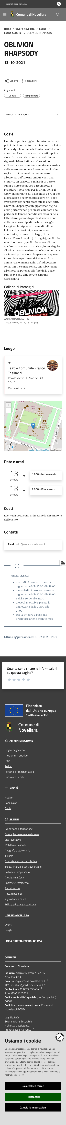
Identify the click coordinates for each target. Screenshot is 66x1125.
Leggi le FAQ (12, 1017)
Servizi (14, 819)
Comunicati (11, 803)
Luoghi (8, 930)
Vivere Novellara (25, 29)
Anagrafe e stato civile (17, 850)
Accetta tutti (33, 1097)
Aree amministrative (16, 755)
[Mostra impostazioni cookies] (62, 563)
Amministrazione (21, 740)
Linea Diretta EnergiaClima (23, 941)
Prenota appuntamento (18, 1030)
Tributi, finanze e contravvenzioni (23, 867)
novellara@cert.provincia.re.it (26, 985)
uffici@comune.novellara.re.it (28, 981)
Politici (8, 766)
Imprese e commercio (17, 883)
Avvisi (8, 808)
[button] (58, 14)
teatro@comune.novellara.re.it (30, 544)
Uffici (7, 761)
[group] (33, 307)
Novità (13, 788)
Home (7, 29)
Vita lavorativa (13, 840)
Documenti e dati (14, 777)
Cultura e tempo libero (17, 872)
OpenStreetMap (42, 449)
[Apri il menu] (5, 14)
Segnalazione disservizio (18, 1021)
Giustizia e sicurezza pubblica (21, 861)
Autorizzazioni (12, 888)
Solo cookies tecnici (33, 1086)
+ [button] (9, 405)
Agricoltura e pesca (15, 899)
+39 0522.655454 (28, 989)
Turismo (9, 856)
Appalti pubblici (13, 894)
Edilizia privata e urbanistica (20, 904)
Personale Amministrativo (19, 772)
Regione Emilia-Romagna (16, 3)
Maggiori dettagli (16, 388)
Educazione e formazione (19, 829)
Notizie (9, 797)
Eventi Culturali (13, 33)
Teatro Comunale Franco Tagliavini (26, 370)
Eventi (43, 29)
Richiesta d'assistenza (17, 1025)
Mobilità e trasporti (15, 845)
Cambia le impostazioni (33, 1107)
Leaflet (31, 449)
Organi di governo (15, 750)
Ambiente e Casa (14, 877)
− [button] (9, 410)
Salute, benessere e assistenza (22, 834)
